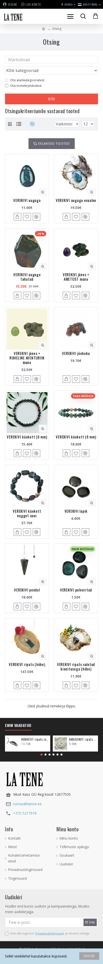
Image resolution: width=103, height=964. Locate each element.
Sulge (89, 955)
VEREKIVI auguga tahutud (26, 276)
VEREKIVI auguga (26, 200)
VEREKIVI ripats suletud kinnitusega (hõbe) (76, 666)
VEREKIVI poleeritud (76, 589)
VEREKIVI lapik (76, 511)
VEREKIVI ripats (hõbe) (27, 664)
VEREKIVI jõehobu (76, 353)
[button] (41, 755)
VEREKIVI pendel (27, 589)
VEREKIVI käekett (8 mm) (76, 436)
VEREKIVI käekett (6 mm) (27, 436)
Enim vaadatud (18, 725)
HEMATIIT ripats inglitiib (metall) (34, 739)
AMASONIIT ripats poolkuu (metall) (82, 739)
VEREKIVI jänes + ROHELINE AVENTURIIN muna (27, 357)
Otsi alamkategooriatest (27, 80)
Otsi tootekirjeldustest (26, 86)
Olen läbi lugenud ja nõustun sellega (49, 933)
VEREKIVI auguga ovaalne (76, 200)
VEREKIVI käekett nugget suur (27, 513)
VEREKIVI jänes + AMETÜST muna (76, 276)
